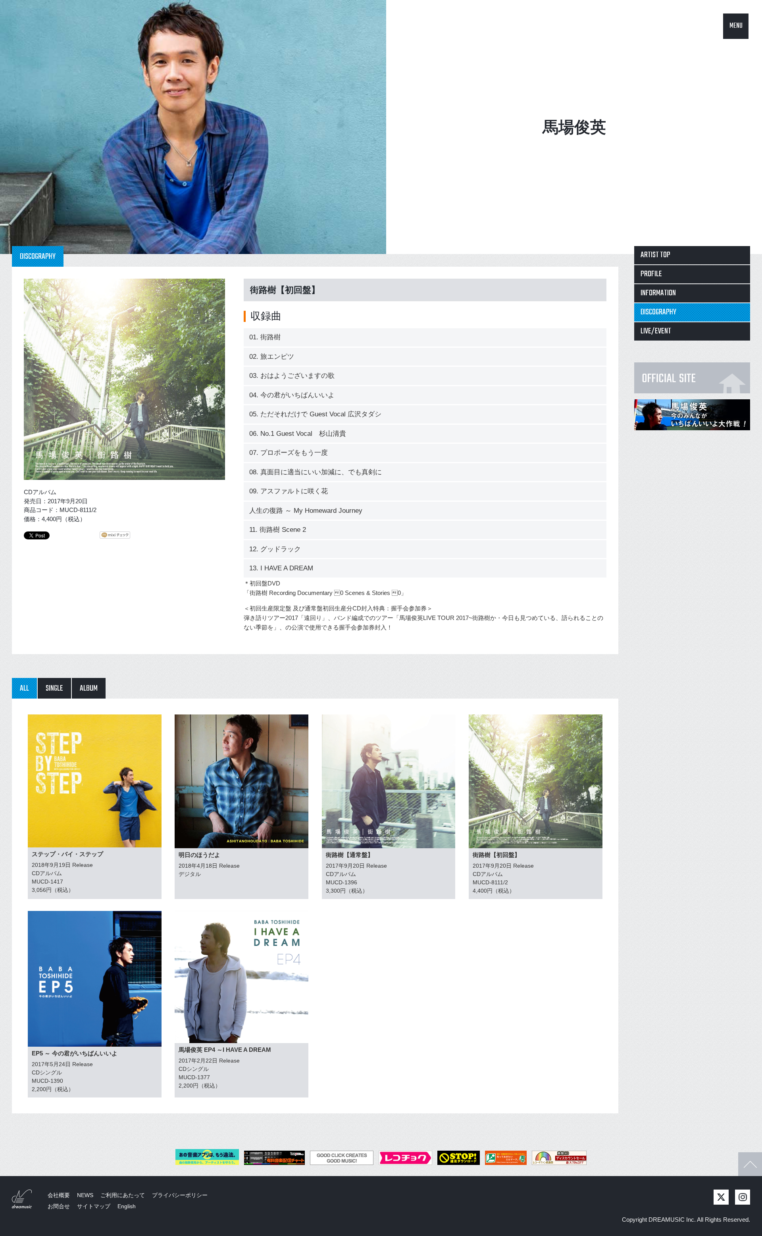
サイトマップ (93, 1206)
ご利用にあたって (122, 1195)
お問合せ (59, 1206)
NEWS (85, 1195)
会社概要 (59, 1195)
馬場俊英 (574, 127)
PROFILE (651, 274)
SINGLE (54, 688)
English (126, 1206)
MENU (736, 26)
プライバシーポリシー (180, 1195)
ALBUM (89, 688)
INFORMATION (658, 293)
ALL (24, 688)
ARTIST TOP (655, 255)
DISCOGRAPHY (658, 312)
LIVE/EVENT (656, 331)
